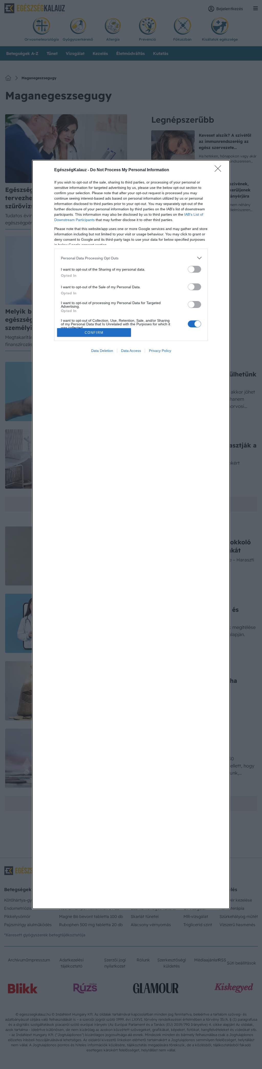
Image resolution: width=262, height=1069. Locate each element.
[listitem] (131, 258)
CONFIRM (94, 333)
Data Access (131, 351)
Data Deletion (102, 351)
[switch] (194, 269)
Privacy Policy (160, 351)
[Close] (219, 170)
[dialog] (131, 534)
